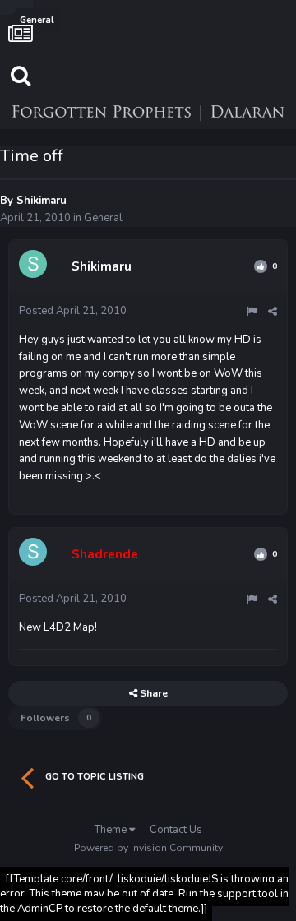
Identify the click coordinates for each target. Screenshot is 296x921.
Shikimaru (41, 200)
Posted (73, 310)
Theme (112, 829)
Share (152, 693)
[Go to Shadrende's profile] (35, 554)
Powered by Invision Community (148, 847)
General (103, 218)
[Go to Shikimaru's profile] (35, 266)
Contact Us (176, 829)
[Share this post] (272, 311)
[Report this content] (252, 311)
